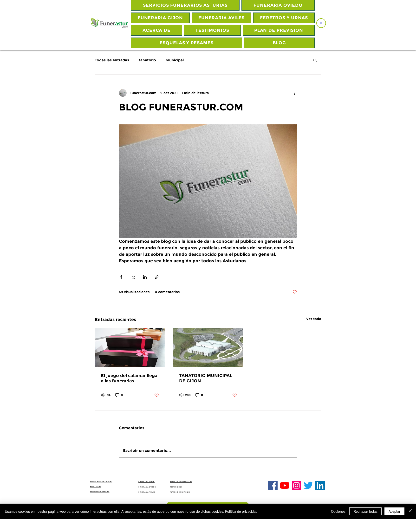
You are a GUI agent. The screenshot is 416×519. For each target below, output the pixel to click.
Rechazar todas (365, 511)
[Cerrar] (410, 511)
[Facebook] (273, 485)
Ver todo (313, 319)
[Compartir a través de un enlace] (156, 277)
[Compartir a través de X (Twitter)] (133, 277)
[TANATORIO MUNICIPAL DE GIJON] (208, 347)
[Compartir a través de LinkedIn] (145, 277)
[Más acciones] (294, 93)
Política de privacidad (241, 511)
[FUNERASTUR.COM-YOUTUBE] (284, 485)
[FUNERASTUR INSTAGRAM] (296, 485)
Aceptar (394, 511)
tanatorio (147, 60)
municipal (175, 60)
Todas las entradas (112, 60)
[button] (315, 60)
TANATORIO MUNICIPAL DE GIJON (205, 378)
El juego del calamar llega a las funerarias (129, 378)
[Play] (321, 23)
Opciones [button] (338, 511)
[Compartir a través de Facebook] (121, 277)
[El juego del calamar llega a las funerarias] (130, 347)
